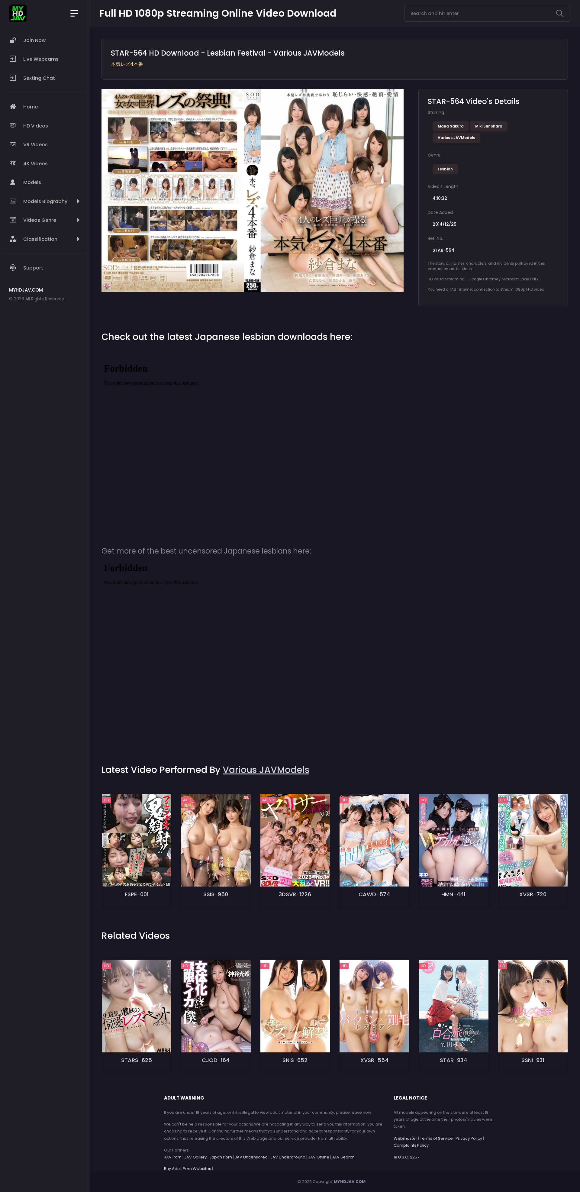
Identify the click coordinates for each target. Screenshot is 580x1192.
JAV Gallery (195, 1157)
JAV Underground (287, 1157)
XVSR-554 (374, 1060)
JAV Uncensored (251, 1157)
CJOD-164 (216, 1060)
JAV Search (343, 1157)
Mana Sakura (451, 126)
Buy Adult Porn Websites (187, 1168)
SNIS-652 (295, 1060)
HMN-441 (453, 894)
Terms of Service (436, 1138)
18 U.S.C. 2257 (406, 1157)
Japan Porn (220, 1157)
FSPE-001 (137, 894)
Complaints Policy (411, 1145)
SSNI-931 (532, 1060)
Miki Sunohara (488, 126)
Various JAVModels (456, 137)
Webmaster (405, 1138)
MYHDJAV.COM (350, 1181)
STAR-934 (453, 1060)
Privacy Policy (469, 1138)
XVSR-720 (532, 894)
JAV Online (318, 1157)
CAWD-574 (374, 894)
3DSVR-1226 (295, 894)
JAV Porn (173, 1157)
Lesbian (445, 169)
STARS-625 (136, 1060)
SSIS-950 (215, 894)
